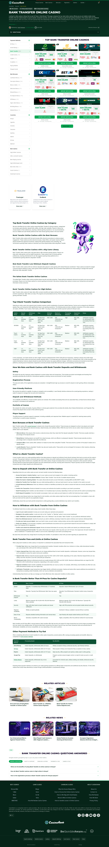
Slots (37, 798)
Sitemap (80, 844)
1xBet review (44, 93)
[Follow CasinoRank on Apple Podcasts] (98, 815)
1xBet (14, 792)
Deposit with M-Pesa (44, 63)
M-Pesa (16, 648)
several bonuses (31, 426)
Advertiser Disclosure (93, 27)
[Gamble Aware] (74, 831)
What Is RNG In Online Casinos (67, 798)
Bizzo (14, 795)
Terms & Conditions (31, 844)
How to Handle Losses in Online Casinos (67, 800)
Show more (66, 126)
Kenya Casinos (39, 2)
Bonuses (58, 2)
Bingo (37, 789)
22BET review (89, 66)
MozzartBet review (67, 66)
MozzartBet (14, 789)
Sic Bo (37, 795)
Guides (82, 2)
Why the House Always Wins (67, 789)
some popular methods (27, 636)
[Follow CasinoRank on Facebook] (79, 815)
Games (75, 2)
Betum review (67, 93)
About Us (94, 789)
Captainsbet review (89, 93)
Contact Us (93, 792)
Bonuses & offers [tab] (43, 761)
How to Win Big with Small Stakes (67, 795)
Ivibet (14, 798)
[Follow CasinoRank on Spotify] (94, 815)
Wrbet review (44, 119)
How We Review (94, 795)
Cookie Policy (57, 844)
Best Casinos (49, 2)
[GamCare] (38, 831)
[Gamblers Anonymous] (26, 831)
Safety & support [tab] (29, 761)
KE (10, 815)
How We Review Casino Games (37, 800)
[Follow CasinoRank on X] (87, 815)
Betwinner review (89, 119)
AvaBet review (44, 66)
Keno (37, 792)
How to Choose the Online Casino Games (67, 792)
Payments (67, 2)
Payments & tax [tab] (55, 761)
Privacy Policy (94, 800)
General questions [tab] (15, 761)
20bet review (67, 119)
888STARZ (14, 800)
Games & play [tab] (67, 761)
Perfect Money (18, 659)
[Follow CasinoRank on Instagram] (83, 815)
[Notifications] (98, 2)
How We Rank (93, 798)
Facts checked (31, 27)
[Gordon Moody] (52, 831)
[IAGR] (18, 831)
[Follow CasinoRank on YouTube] (90, 815)
